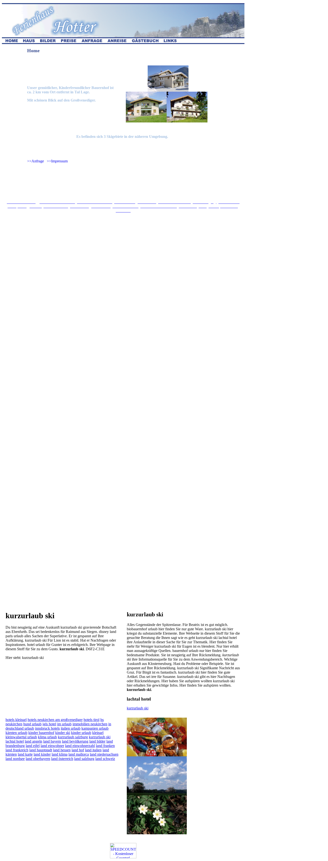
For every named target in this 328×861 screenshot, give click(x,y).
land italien (93, 750)
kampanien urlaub (95, 728)
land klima (59, 754)
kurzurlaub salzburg (73, 737)
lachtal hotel (15, 741)
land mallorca (78, 754)
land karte (25, 754)
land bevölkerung (75, 741)
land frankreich (17, 750)
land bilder (97, 741)
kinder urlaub (81, 733)
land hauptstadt (40, 750)
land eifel (33, 746)
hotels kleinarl (16, 720)
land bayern (52, 741)
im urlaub (64, 724)
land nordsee (15, 759)
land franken (105, 746)
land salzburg (84, 759)
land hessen (62, 750)
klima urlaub (47, 737)
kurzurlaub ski (137, 708)
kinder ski (62, 733)
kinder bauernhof (41, 733)
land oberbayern (38, 759)
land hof (78, 750)
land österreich (62, 759)
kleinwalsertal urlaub (21, 737)
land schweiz (105, 759)
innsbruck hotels (47, 728)
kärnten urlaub (16, 733)
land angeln (33, 741)
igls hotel (49, 724)
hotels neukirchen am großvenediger (55, 720)
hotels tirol (91, 720)
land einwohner (52, 746)
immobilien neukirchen (90, 724)
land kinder (42, 754)
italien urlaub (70, 728)
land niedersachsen (104, 754)
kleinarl (97, 733)
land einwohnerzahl (80, 746)
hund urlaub (32, 724)
